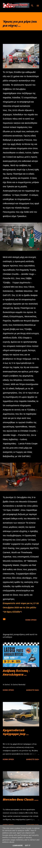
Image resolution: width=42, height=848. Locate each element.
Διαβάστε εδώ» (32, 690)
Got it (27, 845)
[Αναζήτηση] (32, 4)
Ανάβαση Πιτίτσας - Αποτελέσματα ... (16, 672)
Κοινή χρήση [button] (30, 620)
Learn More (18, 845)
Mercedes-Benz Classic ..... (20, 799)
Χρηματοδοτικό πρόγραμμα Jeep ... (16, 732)
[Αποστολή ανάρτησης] (4, 620)
